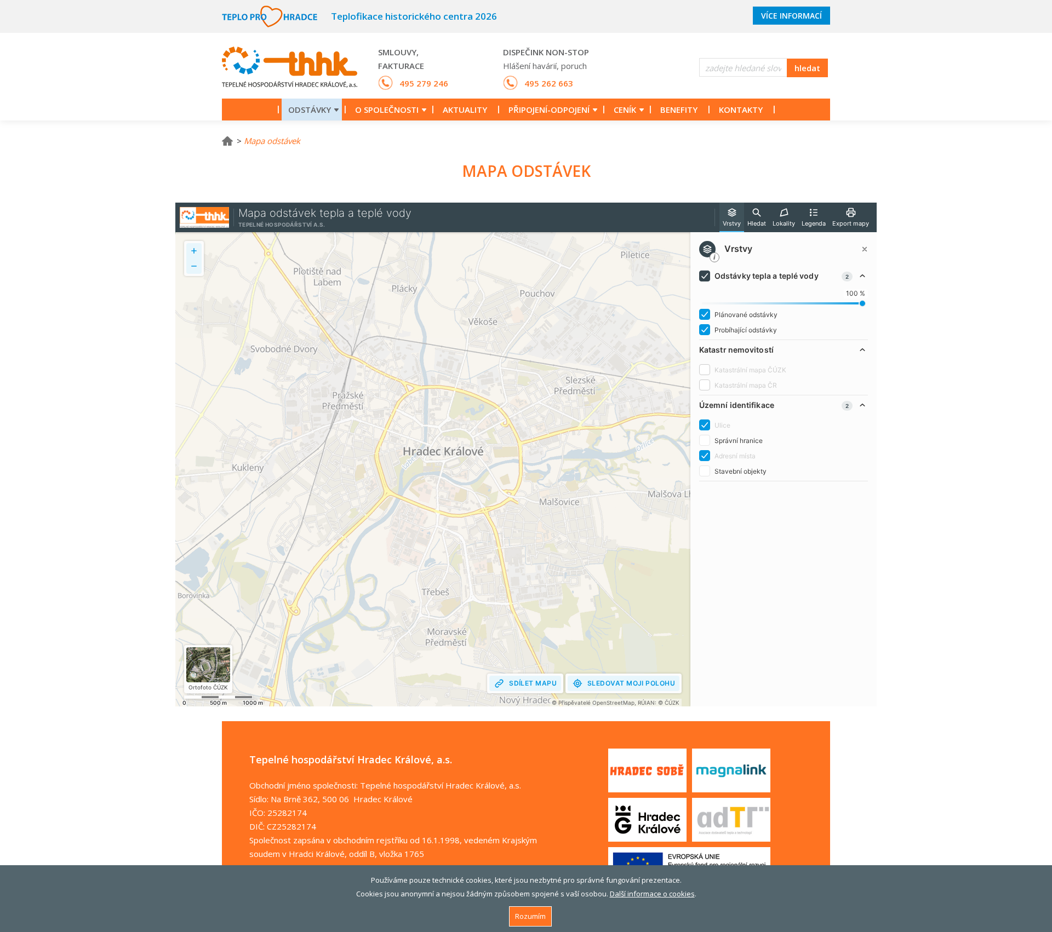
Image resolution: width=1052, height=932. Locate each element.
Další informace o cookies (652, 894)
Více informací (791, 15)
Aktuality (465, 109)
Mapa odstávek (272, 140)
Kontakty (741, 109)
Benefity (678, 109)
